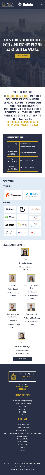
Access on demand (22, 56)
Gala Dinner (22, 442)
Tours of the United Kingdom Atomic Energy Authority (22, 433)
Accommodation (22, 436)
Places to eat (22, 444)
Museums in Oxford (23, 430)
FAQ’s (23, 447)
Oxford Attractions (22, 425)
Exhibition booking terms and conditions (22, 469)
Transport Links (22, 439)
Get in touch (22, 359)
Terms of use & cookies (22, 467)
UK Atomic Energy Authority (18, 96)
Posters (22, 450)
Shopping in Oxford (22, 428)
